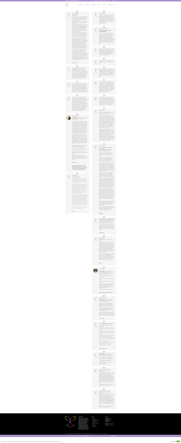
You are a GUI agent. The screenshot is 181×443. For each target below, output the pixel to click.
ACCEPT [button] (178, 441)
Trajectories (93, 4)
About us (96, 433)
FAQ (109, 0)
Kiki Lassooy (74, 162)
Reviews (102, 0)
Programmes (87, 4)
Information (81, 4)
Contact (104, 4)
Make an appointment (97, 0)
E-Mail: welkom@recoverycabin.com (109, 424)
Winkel (107, 0)
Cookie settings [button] (173, 441)
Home (93, 418)
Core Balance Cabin (111, 4)
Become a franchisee (96, 420)
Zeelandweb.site (87, 435)
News (104, 0)
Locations (99, 4)
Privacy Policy (95, 426)
